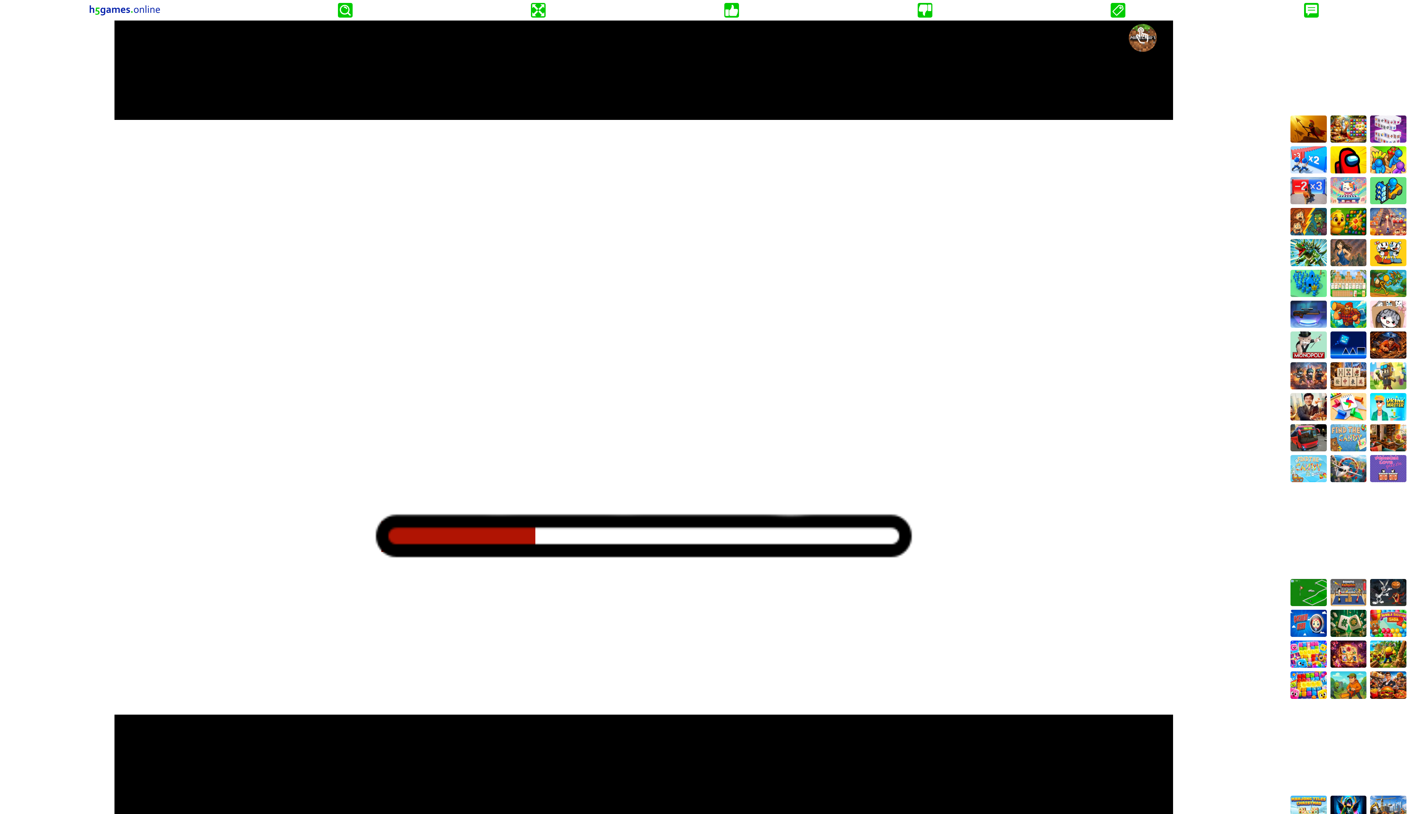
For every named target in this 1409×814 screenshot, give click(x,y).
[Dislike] (925, 10)
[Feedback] (1311, 10)
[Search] (345, 10)
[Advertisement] (1348, 66)
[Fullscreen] (538, 10)
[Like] (731, 10)
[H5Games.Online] (124, 10)
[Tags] (1118, 10)
